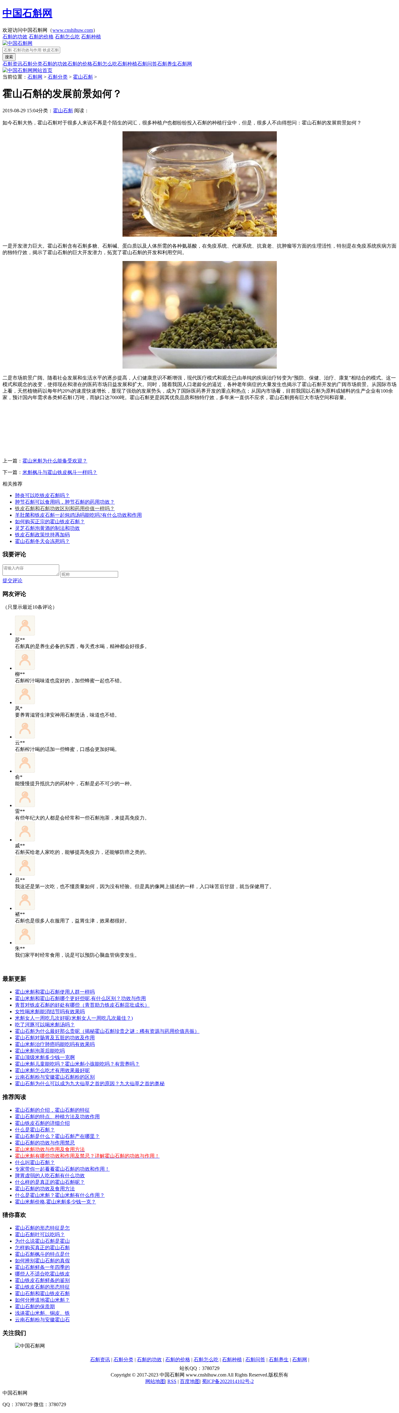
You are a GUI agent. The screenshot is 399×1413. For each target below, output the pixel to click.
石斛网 (184, 63)
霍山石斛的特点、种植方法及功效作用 (57, 1116)
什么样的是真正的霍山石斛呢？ (50, 1182)
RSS (171, 1381)
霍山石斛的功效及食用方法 (45, 1188)
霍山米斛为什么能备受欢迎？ (54, 460)
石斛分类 (32, 63)
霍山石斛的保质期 (35, 1306)
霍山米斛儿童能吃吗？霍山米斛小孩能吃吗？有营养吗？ (77, 1064)
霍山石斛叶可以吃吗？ (40, 1234)
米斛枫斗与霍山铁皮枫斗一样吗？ (59, 472)
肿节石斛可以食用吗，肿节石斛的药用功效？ (65, 502)
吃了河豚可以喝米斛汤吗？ (45, 1024)
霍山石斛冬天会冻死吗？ (42, 541)
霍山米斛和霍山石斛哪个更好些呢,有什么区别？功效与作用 (80, 998)
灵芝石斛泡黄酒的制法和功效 (47, 528)
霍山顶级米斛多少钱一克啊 (45, 1057)
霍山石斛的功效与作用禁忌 (45, 1142)
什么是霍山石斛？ (35, 1129)
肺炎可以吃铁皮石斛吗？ (42, 495)
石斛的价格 (41, 36)
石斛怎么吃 (67, 36)
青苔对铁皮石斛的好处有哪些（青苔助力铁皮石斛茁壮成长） (82, 1005)
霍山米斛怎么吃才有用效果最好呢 (52, 1070)
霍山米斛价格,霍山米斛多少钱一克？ (55, 1201)
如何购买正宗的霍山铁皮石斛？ (50, 521)
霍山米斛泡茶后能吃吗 (40, 1050)
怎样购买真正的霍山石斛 (42, 1247)
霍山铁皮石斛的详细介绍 (42, 1123)
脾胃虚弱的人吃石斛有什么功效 (50, 1175)
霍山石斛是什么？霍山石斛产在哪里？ (57, 1136)
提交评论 (12, 580)
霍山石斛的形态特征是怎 (42, 1228)
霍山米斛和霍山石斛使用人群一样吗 (55, 991)
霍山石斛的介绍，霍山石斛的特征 (52, 1110)
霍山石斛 (83, 77)
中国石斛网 (27, 13)
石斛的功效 (14, 36)
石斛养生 (167, 63)
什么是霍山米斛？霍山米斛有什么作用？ (60, 1195)
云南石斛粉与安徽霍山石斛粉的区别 (55, 1077)
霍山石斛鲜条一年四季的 (42, 1267)
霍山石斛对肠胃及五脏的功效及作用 (55, 1037)
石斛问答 (147, 63)
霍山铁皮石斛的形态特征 (42, 1287)
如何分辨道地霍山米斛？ (42, 1300)
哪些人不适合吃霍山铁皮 (42, 1273)
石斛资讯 (12, 63)
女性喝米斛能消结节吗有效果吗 (50, 1011)
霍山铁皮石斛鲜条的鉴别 (42, 1280)
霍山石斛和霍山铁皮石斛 (42, 1293)
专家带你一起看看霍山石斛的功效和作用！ (62, 1169)
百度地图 (190, 1381)
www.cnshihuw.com (72, 30)
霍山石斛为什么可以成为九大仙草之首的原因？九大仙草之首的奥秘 (90, 1083)
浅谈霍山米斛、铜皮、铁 (42, 1313)
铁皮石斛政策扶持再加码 (42, 534)
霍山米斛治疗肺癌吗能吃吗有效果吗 (55, 1044)
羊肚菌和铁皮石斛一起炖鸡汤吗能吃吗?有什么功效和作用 (78, 515)
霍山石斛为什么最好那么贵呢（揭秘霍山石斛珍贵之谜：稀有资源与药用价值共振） (107, 1031)
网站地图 (155, 1381)
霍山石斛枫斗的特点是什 (42, 1254)
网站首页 (42, 70)
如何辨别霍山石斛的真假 (42, 1260)
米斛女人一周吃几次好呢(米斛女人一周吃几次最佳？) (74, 1018)
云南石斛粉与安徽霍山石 (42, 1319)
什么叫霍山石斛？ (35, 1162)
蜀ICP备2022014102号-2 (228, 1381)
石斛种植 (91, 36)
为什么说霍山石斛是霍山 (42, 1241)
